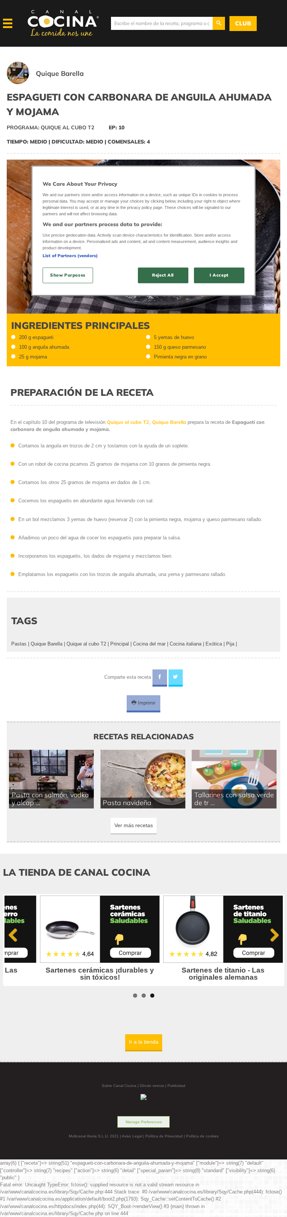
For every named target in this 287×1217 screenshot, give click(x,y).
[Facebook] (159, 678)
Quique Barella (46, 644)
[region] (143, 231)
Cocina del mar (149, 644)
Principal (119, 644)
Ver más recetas (133, 825)
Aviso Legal (132, 1136)
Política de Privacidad (164, 1136)
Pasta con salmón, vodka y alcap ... (50, 799)
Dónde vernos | (153, 1086)
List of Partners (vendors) (70, 255)
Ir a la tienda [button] (143, 1042)
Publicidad (176, 1086)
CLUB (243, 23)
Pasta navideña (127, 802)
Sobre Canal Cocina (119, 1086)
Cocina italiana (185, 644)
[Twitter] (176, 678)
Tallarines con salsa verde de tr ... (234, 799)
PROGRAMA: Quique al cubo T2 (50, 127)
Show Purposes (67, 275)
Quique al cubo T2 (86, 644)
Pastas (19, 644)
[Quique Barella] (54, 82)
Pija (230, 644)
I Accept (219, 275)
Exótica (214, 644)
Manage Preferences (144, 1122)
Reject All (163, 275)
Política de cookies (202, 1136)
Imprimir (145, 703)
